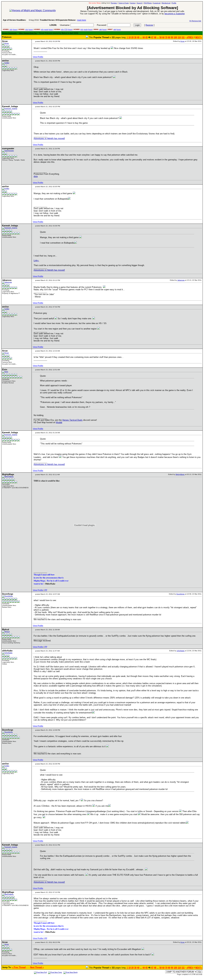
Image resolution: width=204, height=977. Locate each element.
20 (132, 37)
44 (143, 37)
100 (175, 37)
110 (179, 37)
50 (160, 37)
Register (149, 25)
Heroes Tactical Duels (72, 420)
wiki (100, 29)
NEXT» (198, 37)
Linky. (36, 260)
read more (81, 20)
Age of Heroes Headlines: (14, 20)
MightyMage (180, 474)
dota (36, 176)
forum (15, 29)
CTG (66, 29)
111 (183, 37)
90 (172, 37)
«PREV (189, 37)
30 (135, 37)
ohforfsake (181, 651)
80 (169, 37)
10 (129, 37)
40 (138, 37)
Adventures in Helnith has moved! (49, 138)
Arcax (182, 41)
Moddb (59, 422)
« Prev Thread (19, 967)
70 (166, 37)
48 (155, 37)
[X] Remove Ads (195, 21)
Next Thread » (37, 967)
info (11, 29)
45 (146, 37)
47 (152, 37)
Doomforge (180, 594)
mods (46, 29)
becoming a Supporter (174, 13)
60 (163, 37)
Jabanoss (181, 280)
